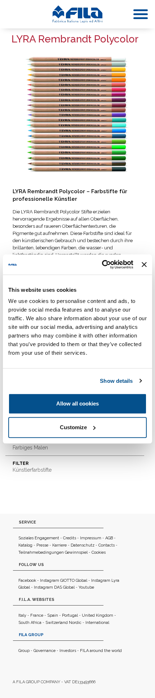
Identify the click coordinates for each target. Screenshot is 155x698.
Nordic (75, 622)
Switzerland (56, 622)
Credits (69, 538)
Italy (22, 615)
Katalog (25, 545)
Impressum (90, 538)
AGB (109, 538)
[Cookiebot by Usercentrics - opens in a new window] (102, 264)
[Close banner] (144, 264)
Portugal (70, 615)
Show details (116, 381)
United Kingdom (97, 615)
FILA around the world (101, 650)
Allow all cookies (77, 403)
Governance (45, 650)
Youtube (86, 587)
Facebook (27, 580)
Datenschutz (82, 545)
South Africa (29, 622)
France (36, 615)
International (97, 622)
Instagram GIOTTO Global (63, 580)
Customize (73, 427)
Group (24, 650)
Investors (67, 650)
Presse (42, 545)
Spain (52, 615)
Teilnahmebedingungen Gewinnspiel (53, 552)
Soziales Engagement (38, 538)
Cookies (99, 552)
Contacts (106, 545)
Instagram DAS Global (54, 587)
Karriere (59, 545)
